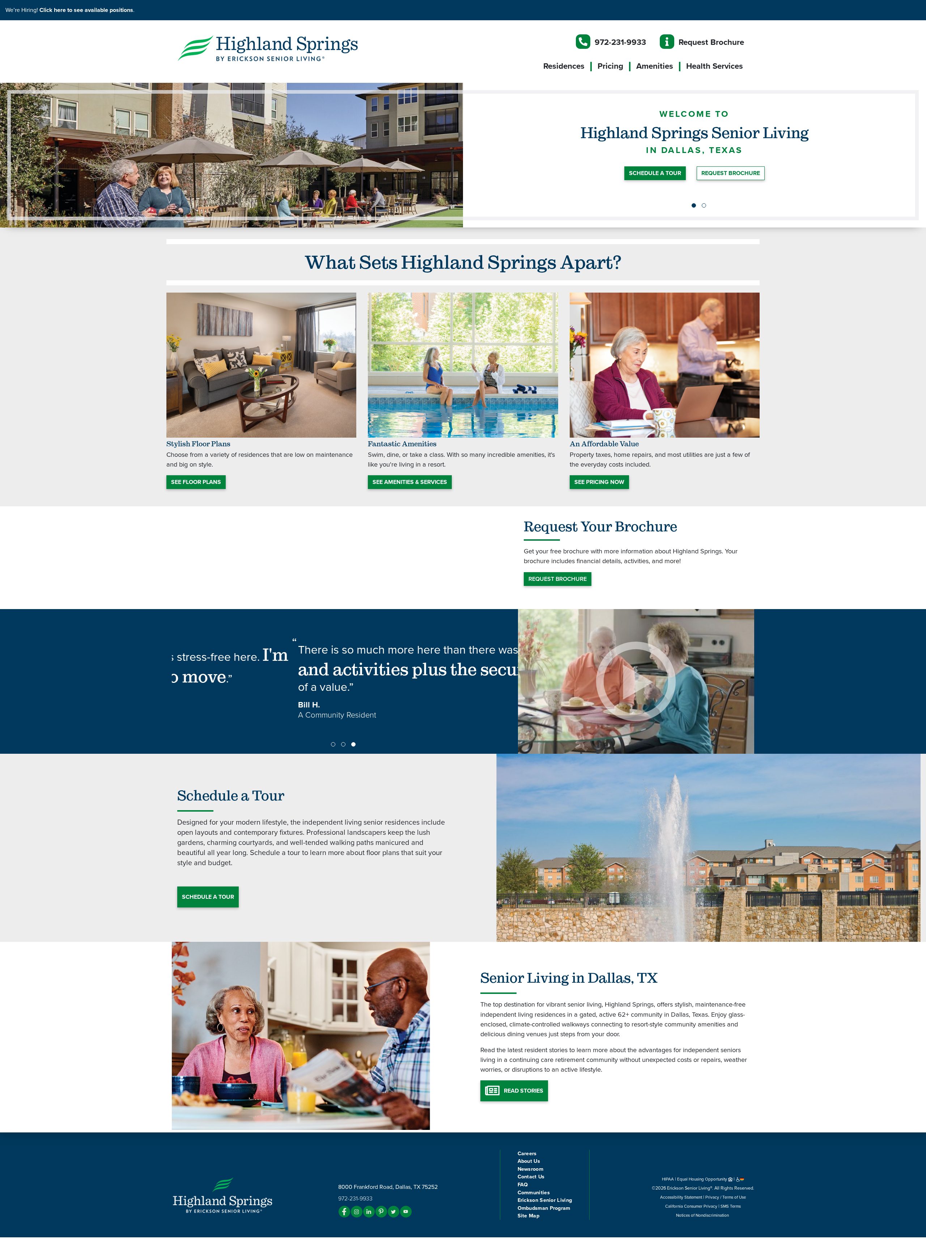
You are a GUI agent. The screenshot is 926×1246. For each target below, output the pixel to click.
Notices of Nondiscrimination (703, 1215)
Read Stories (523, 1090)
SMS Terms (731, 1206)
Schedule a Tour (208, 897)
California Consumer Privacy (691, 1206)
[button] (282, 47)
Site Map (528, 1216)
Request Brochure (711, 42)
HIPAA (668, 1179)
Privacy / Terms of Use (725, 1197)
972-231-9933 (620, 42)
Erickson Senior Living (545, 1200)
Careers (527, 1154)
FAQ (523, 1185)
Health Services (714, 66)
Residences (564, 66)
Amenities (654, 66)
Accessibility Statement (681, 1197)
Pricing (610, 66)
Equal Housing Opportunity (702, 1179)
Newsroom (530, 1169)
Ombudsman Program (544, 1208)
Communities (534, 1193)
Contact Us (531, 1177)
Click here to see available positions (86, 10)
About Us (529, 1161)
